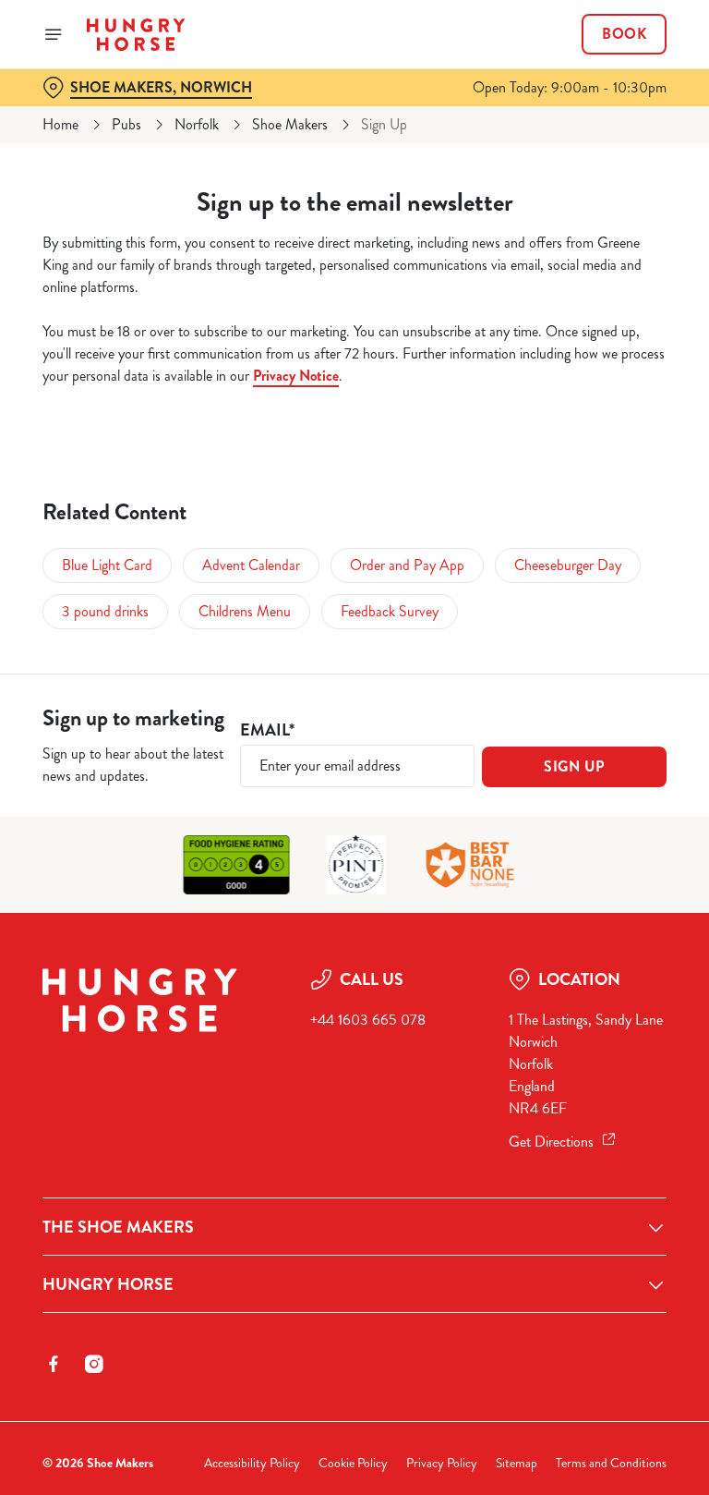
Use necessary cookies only (350, 939)
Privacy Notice (296, 375)
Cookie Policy (353, 1463)
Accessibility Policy (252, 1463)
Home (60, 124)
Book (624, 34)
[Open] (53, 34)
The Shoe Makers (118, 1227)
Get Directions (551, 1141)
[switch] (267, 812)
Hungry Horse (108, 1284)
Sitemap (516, 1463)
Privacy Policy (441, 1463)
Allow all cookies (577, 939)
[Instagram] (94, 1364)
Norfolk (196, 124)
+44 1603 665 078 (368, 1019)
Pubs (126, 124)
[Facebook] (53, 1364)
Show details (610, 880)
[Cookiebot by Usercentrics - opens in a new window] (607, 541)
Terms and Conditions (611, 1463)
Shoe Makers (290, 124)
